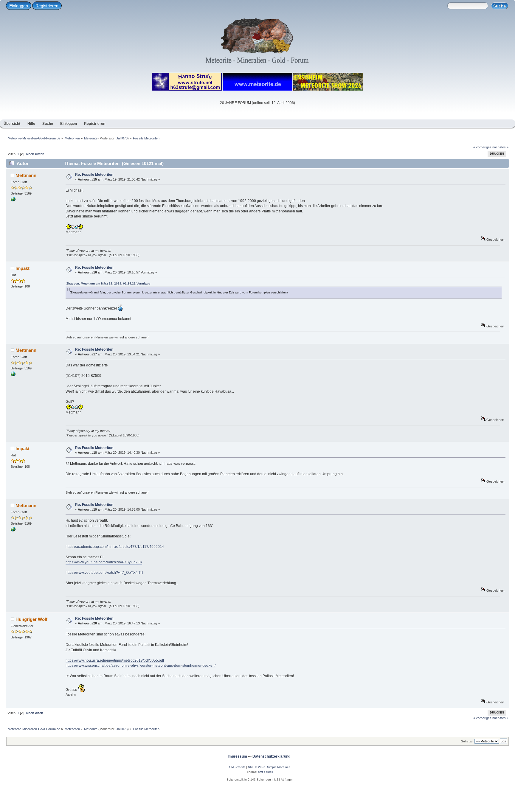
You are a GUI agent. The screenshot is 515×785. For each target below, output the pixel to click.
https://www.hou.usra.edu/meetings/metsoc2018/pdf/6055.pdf (115, 660)
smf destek (265, 771)
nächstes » (500, 147)
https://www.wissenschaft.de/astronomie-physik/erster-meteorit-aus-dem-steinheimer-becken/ (140, 665)
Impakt (22, 268)
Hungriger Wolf (31, 619)
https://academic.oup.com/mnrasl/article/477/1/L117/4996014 (115, 547)
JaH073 (122, 138)
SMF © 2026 (256, 767)
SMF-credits (237, 767)
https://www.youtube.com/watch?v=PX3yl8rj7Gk (104, 562)
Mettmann (25, 175)
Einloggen (18, 5)
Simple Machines (278, 767)
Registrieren (46, 5)
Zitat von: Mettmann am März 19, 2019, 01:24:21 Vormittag (108, 283)
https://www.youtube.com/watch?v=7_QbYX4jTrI (104, 573)
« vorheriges (482, 147)
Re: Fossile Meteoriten (94, 174)
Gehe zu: (467, 741)
